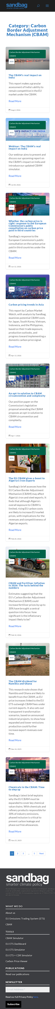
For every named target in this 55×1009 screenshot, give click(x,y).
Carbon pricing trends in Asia (27, 316)
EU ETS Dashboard (16, 943)
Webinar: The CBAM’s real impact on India (27, 152)
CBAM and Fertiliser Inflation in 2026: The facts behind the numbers (27, 592)
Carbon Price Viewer (16, 961)
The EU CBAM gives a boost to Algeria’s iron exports (27, 492)
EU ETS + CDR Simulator (19, 955)
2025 (12, 657)
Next (41, 853)
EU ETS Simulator (15, 949)
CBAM (9, 924)
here (35, 996)
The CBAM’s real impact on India (27, 80)
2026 (12, 61)
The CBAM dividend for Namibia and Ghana (27, 697)
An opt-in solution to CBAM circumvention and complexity (27, 400)
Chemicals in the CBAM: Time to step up (27, 800)
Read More (15, 101)
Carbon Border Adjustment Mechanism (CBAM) (25, 54)
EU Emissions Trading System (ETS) (25, 918)
